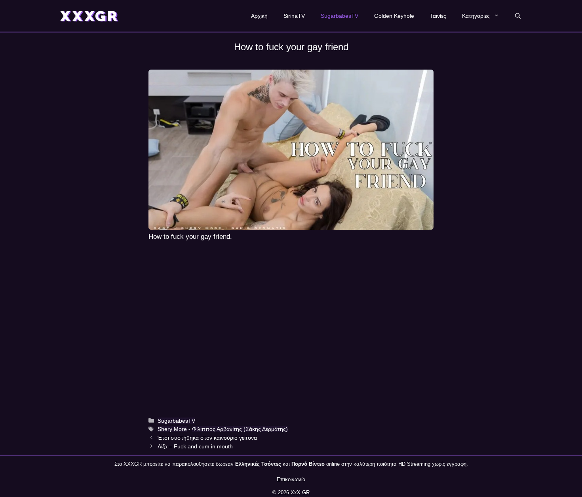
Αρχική (259, 16)
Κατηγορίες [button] (476, 16)
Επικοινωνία (291, 479)
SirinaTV (294, 16)
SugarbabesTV (339, 16)
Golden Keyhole (394, 16)
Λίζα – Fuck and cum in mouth (195, 446)
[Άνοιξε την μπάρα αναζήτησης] (518, 16)
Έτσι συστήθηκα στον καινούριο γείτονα (207, 438)
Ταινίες (438, 16)
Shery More (172, 429)
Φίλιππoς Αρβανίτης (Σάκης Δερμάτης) (240, 429)
